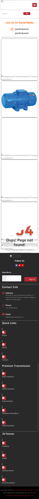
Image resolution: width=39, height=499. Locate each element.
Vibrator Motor (8, 471)
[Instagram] (22, 265)
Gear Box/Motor (8, 483)
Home (4, 335)
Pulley (4, 458)
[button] (19, 60)
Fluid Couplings (8, 426)
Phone (8, 305)
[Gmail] (3, 314)
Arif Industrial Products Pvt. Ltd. (25, 490)
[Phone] (3, 305)
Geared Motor (7, 401)
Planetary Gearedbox (10, 413)
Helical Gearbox (8, 389)
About (4, 348)
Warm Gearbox (8, 377)
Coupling (5, 446)
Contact (5, 360)
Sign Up (32, 279)
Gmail (8, 314)
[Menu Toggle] (34, 5)
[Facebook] (16, 265)
